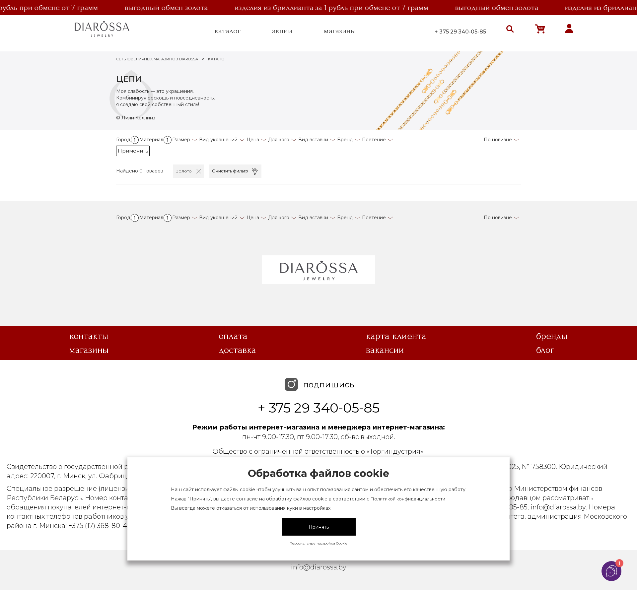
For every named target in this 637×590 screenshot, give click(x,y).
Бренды (552, 336)
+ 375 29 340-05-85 (460, 32)
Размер (181, 140)
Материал (154, 140)
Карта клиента (396, 336)
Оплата (233, 336)
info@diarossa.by (318, 567)
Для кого (278, 140)
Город (126, 140)
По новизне (498, 140)
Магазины (89, 350)
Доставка (237, 350)
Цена (253, 140)
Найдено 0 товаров (139, 171)
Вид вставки (313, 140)
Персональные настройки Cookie (318, 543)
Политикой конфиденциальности (408, 498)
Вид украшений (218, 140)
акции (282, 30)
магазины (340, 30)
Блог (545, 350)
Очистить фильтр (230, 170)
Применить (133, 151)
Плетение (374, 140)
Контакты (88, 336)
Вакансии (385, 350)
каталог (228, 30)
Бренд (345, 140)
